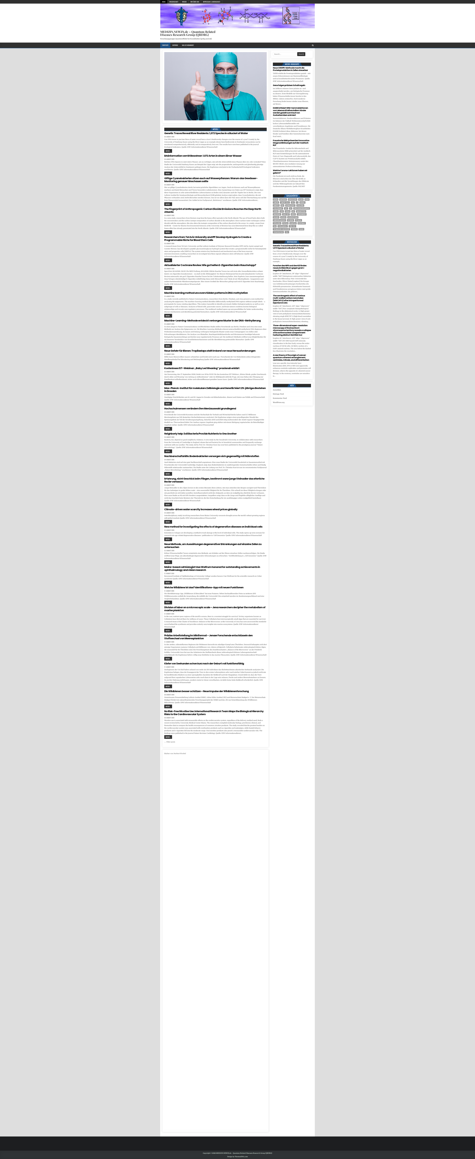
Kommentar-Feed (280, 398)
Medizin (283, 217)
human (287, 211)
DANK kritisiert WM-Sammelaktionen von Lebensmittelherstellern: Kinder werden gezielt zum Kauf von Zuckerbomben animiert (290, 112)
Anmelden (277, 390)
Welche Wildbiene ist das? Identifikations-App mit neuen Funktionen (203, 587)
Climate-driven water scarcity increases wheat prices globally (201, 509)
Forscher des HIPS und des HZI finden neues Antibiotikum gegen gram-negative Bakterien (290, 268)
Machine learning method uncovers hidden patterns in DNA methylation (206, 293)
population (277, 223)
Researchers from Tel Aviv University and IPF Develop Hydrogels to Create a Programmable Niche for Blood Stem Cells (207, 238)
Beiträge (175, 45)
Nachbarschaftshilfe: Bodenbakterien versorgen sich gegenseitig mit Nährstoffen (211, 456)
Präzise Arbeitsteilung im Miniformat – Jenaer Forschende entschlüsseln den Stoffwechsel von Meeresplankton (208, 637)
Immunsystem (301, 211)
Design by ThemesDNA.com (237, 1157)
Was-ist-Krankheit (188, 45)
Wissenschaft (173, 1)
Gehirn (275, 211)
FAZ (291, 208)
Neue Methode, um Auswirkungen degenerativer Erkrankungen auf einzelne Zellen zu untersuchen (212, 545)
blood (301, 199)
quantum (293, 223)
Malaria (276, 217)
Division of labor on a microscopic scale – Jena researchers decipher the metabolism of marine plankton (214, 609)
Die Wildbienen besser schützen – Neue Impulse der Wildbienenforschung (206, 691)
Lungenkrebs (301, 214)
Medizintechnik (293, 217)
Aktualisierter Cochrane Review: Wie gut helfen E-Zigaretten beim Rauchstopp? (210, 265)
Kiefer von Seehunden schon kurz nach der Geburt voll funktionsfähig (204, 663)
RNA (274, 226)
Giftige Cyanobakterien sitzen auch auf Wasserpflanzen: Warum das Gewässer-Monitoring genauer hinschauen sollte (211, 180)
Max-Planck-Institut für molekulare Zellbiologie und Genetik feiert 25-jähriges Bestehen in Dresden (215, 389)
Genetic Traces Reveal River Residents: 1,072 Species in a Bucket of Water (206, 133)
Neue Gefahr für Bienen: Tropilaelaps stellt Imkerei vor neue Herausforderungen (209, 350)
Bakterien (283, 199)
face (286, 208)
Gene (281, 211)
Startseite (165, 45)
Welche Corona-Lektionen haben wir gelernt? (290, 171)
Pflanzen (298, 220)
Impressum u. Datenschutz (211, 1)
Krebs (293, 214)
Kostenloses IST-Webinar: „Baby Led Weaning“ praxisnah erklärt (201, 368)
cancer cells (285, 202)
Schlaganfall (282, 226)
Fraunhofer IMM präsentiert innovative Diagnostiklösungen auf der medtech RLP (291, 143)
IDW (293, 211)
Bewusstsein (292, 199)
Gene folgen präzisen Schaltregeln (289, 85)
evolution (300, 205)
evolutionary (277, 208)
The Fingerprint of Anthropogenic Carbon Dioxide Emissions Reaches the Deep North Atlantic (212, 210)
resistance (301, 223)
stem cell (292, 226)
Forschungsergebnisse (301, 208)
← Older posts (169, 742)
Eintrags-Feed (278, 394)
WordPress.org (279, 402)
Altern (275, 199)
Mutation (290, 220)
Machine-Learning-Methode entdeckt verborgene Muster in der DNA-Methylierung (212, 320)
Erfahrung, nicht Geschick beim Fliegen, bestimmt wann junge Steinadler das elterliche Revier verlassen (214, 480)
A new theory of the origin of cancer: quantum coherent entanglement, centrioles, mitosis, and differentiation (291, 357)
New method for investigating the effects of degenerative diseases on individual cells (213, 526)
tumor (301, 229)
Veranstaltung (278, 232)
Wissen (184, 1)
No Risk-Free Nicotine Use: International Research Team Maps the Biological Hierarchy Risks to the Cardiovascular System (214, 713)
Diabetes (276, 205)
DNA (282, 205)
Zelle (286, 232)
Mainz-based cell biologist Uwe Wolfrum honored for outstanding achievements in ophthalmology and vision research (212, 568)
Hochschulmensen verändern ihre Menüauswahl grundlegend (200, 408)
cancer (275, 202)
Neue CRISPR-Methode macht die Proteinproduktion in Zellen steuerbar (290, 69)
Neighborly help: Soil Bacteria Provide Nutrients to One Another (200, 433)
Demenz (302, 202)
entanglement (290, 205)
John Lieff (286, 214)
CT (297, 202)
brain (307, 199)
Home (164, 1)
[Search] (313, 45)
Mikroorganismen (279, 220)
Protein (285, 223)
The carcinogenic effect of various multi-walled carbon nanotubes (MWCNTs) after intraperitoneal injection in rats (289, 299)
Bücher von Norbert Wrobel (175, 753)
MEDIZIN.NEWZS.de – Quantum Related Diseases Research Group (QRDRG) (187, 33)
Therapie (294, 229)
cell (292, 202)
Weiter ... (168, 151)
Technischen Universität (281, 229)
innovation (277, 214)
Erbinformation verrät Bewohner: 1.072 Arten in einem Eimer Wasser (203, 155)
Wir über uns (194, 1)
